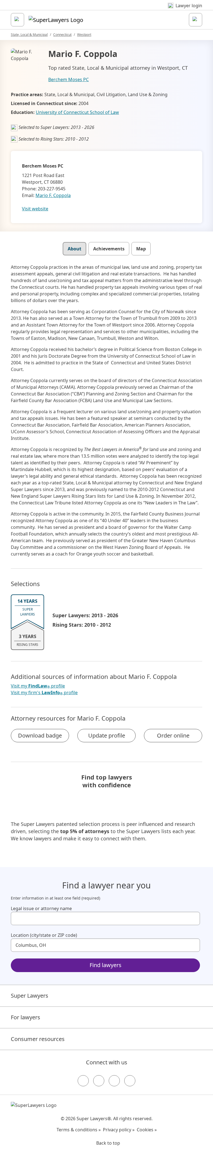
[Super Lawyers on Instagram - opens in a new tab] (98, 1080)
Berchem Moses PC (68, 79)
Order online (173, 735)
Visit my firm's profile (44, 692)
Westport (84, 34)
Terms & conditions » (79, 1130)
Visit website (35, 209)
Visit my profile (38, 686)
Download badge (40, 735)
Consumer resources (38, 1039)
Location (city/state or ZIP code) (44, 935)
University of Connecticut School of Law (77, 112)
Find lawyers (105, 965)
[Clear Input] (193, 918)
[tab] (74, 248)
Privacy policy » (119, 1130)
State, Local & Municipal (29, 34)
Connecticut (62, 34)
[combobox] (105, 918)
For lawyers (25, 1017)
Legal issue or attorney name (41, 908)
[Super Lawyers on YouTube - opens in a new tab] (114, 1080)
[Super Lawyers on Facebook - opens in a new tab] (83, 1080)
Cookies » (147, 1130)
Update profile (106, 735)
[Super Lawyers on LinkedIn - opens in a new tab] (129, 1080)
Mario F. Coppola (53, 195)
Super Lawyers (29, 995)
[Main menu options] (17, 19)
